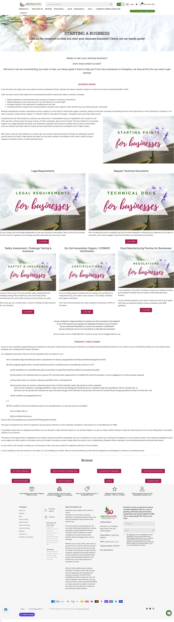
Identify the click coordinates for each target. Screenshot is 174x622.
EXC (123, 4)
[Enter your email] (153, 530)
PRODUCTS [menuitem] (23, 9)
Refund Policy (23, 522)
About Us (22, 510)
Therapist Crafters (153, 481)
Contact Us (22, 534)
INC (119, 4)
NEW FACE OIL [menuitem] (37, 9)
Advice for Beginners (65, 481)
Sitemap (21, 531)
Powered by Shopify (82, 609)
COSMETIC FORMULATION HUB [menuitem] (108, 9)
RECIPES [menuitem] (48, 9)
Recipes (109, 481)
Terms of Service (24, 525)
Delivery (21, 513)
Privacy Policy (23, 519)
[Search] (110, 4)
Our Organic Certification (21, 471)
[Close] (0, 620)
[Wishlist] (136, 4)
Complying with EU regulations (109, 471)
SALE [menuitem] (90, 9)
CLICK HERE (43, 241)
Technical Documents (21, 481)
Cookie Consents (24, 528)
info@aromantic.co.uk (112, 334)
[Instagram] (153, 608)
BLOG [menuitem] (70, 9)
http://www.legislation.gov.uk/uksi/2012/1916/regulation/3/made (31, 420)
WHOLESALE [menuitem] (59, 9)
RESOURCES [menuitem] (79, 9)
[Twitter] (150, 608)
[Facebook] (147, 608)
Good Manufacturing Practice (153, 471)
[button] (169, 613)
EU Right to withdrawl (26, 537)
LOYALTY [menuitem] (23, 13)
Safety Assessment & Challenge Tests (65, 471)
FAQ (20, 516)
